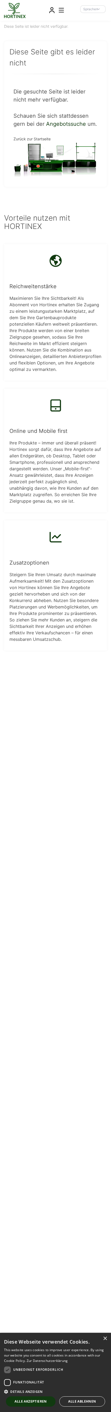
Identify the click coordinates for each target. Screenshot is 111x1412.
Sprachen (90, 9)
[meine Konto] (51, 10)
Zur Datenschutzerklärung (47, 1360)
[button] (55, 1391)
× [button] (105, 1339)
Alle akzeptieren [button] (31, 1401)
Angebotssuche (66, 124)
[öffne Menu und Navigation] (58, 9)
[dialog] (55, 1372)
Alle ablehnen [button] (82, 1401)
